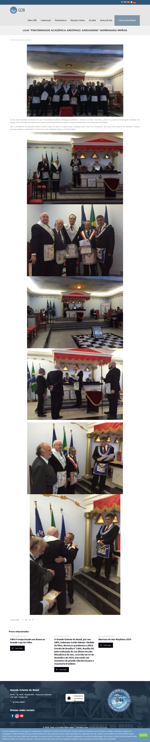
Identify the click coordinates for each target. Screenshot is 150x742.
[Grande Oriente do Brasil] (17, 10)
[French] (131, 2)
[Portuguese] (122, 2)
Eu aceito (143, 735)
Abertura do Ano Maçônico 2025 (114, 639)
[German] (134, 2)
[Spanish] (128, 2)
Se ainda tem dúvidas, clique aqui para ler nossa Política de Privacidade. (89, 739)
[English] (125, 2)
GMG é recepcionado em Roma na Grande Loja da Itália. (27, 641)
